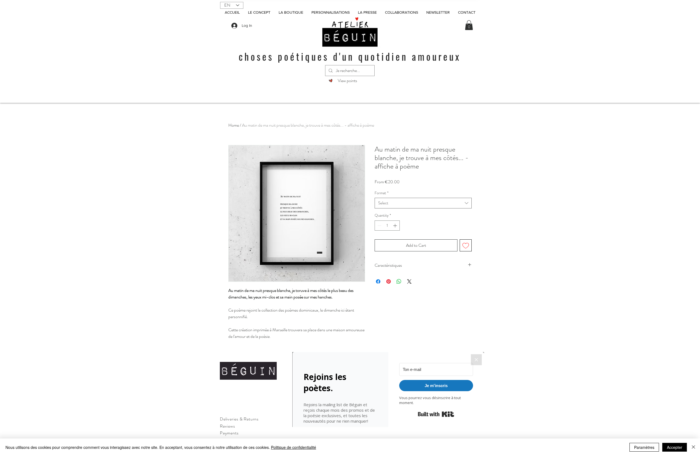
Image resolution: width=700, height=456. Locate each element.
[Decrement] (378, 225)
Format (382, 193)
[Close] (693, 447)
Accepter (674, 447)
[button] (469, 25)
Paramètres (644, 447)
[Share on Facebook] (378, 281)
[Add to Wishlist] (466, 245)
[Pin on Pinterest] (388, 281)
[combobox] (423, 203)
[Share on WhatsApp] (399, 281)
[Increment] (395, 225)
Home (233, 125)
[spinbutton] (387, 225)
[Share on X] (409, 281)
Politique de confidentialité (293, 447)
